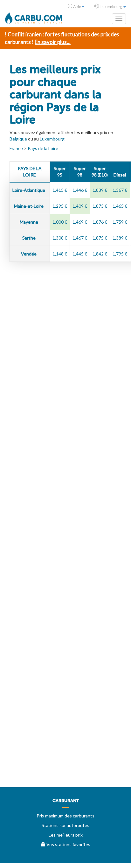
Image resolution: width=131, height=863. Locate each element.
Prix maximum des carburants (65, 815)
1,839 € (100, 190)
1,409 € (79, 206)
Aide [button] (77, 6)
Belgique (18, 138)
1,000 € (59, 222)
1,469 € (79, 222)
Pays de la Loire (43, 148)
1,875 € (100, 238)
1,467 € (79, 238)
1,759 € (120, 222)
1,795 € (120, 253)
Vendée (29, 253)
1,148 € (59, 253)
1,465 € (120, 206)
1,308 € (59, 238)
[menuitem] (65, 803)
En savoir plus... (53, 42)
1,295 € (59, 206)
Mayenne (29, 222)
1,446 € (79, 190)
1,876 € (100, 222)
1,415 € (59, 190)
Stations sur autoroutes (65, 825)
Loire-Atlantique (29, 190)
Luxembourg (52, 138)
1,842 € (100, 253)
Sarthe (29, 238)
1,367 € (120, 190)
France (16, 148)
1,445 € (79, 253)
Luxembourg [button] (111, 6)
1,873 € (100, 206)
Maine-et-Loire (29, 206)
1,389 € (120, 238)
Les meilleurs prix (66, 835)
